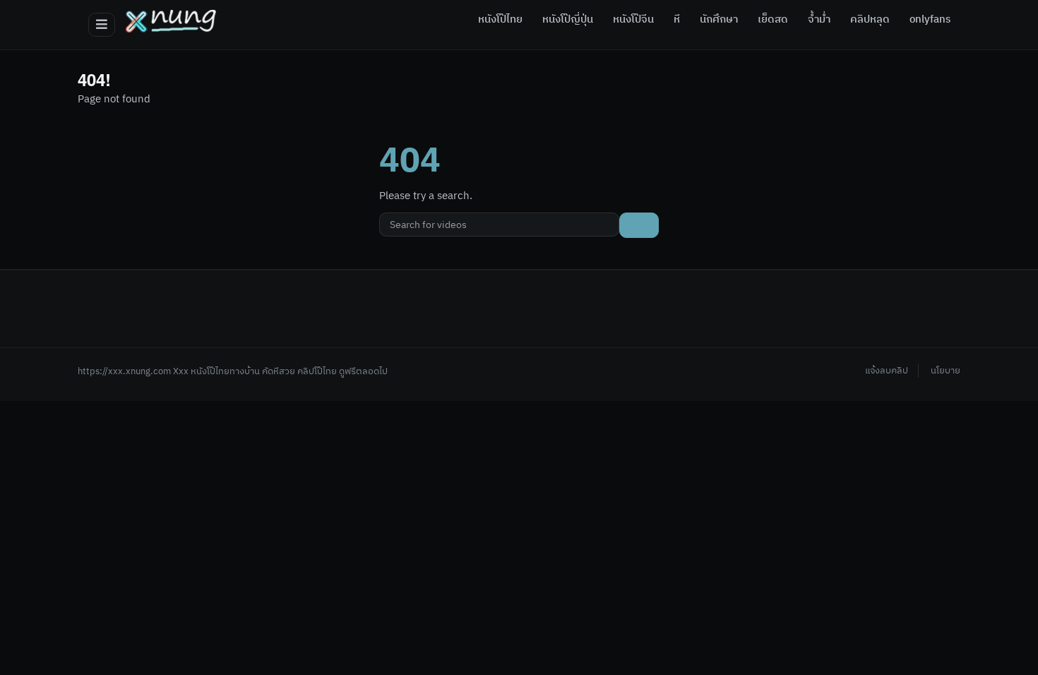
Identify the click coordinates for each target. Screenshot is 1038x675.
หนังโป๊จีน (633, 19)
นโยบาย (945, 370)
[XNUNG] (171, 21)
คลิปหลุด (870, 19)
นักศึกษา (719, 19)
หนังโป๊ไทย (500, 19)
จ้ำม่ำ (819, 19)
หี (677, 19)
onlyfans (929, 19)
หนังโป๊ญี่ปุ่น (567, 19)
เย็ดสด (773, 19)
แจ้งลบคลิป (886, 370)
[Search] (639, 225)
